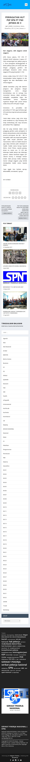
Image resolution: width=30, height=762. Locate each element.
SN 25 (4, 569)
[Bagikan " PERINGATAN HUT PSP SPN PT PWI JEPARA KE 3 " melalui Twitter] (13, 193)
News (22, 26)
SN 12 (13, 28)
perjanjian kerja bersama (13, 657)
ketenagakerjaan (20, 652)
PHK (21, 657)
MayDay (5, 425)
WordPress (15, 757)
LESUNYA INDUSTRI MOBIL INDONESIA (14, 266)
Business (5, 363)
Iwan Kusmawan (7, 646)
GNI (4, 392)
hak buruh (5, 642)
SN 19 (4, 544)
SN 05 (4, 486)
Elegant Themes (14, 755)
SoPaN (5, 601)
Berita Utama (7, 359)
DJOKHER (5, 379)
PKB (4, 457)
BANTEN (5, 355)
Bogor (25, 635)
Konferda (6, 412)
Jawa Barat (4, 648)
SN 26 (4, 573)
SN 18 (4, 540)
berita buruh (18, 635)
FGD (4, 388)
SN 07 (4, 494)
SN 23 (4, 560)
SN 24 (4, 564)
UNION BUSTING (5, 670)
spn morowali (17, 668)
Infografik (6, 400)
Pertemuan (6, 453)
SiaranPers (8, 28)
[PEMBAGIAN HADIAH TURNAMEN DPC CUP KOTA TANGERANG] (15, 300)
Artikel (5, 351)
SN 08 (4, 499)
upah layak (18, 670)
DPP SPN (18, 639)
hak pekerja (14, 641)
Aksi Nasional (7, 346)
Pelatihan (6, 445)
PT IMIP (17, 659)
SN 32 (4, 597)
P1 (3, 441)
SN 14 (4, 523)
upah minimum (7, 672)
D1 (4, 367)
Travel (5, 606)
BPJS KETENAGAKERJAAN (19, 637)
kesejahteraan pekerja (10, 650)
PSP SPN (11, 659)
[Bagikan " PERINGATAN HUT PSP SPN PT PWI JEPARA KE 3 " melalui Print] (20, 193)
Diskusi (5, 375)
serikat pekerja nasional (14, 664)
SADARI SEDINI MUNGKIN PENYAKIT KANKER (13, 244)
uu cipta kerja (15, 672)
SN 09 (4, 503)
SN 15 (4, 527)
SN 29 (4, 585)
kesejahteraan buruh (15, 648)
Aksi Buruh (4, 635)
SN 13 (4, 519)
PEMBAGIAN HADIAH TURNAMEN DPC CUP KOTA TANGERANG (14, 312)
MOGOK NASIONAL (8, 429)
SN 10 (4, 507)
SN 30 (4, 589)
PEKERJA (4, 657)
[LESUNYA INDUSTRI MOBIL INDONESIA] (15, 256)
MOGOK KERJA (9, 655)
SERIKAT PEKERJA (11, 661)
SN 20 (4, 548)
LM (4, 421)
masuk (10, 326)
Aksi (4, 342)
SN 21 (4, 552)
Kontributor (16, 26)
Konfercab (6, 408)
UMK (22, 668)
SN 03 (4, 478)
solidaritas (5, 668)
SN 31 (4, 593)
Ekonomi (5, 384)
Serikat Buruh (22, 659)
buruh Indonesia (11, 639)
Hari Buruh (22, 642)
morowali (15, 655)
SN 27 (4, 577)
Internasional (7, 404)
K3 (8, 648)
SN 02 (4, 474)
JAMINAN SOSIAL (21, 646)
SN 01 (4, 470)
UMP (26, 668)
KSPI (3, 654)
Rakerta (5, 462)
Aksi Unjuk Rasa (10, 635)
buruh (4, 639)
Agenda (5, 338)
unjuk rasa (12, 670)
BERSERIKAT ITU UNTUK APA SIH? (13, 287)
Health (5, 396)
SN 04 (4, 482)
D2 (4, 371)
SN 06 (4, 490)
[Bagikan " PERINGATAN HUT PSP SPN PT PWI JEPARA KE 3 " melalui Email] (16, 193)
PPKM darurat (5, 659)
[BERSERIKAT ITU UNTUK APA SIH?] (15, 277)
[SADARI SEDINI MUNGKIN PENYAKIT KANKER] (15, 234)
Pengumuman (7, 449)
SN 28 (4, 581)
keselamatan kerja (7, 652)
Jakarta (14, 646)
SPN (10, 667)
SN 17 (4, 536)
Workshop (6, 610)
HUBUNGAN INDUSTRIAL (12, 644)
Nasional (5, 433)
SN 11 (4, 511)
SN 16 (4, 532)
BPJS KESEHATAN (7, 637)
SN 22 (4, 556)
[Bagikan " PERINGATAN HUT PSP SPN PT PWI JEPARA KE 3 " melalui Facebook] (10, 193)
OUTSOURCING (22, 655)
